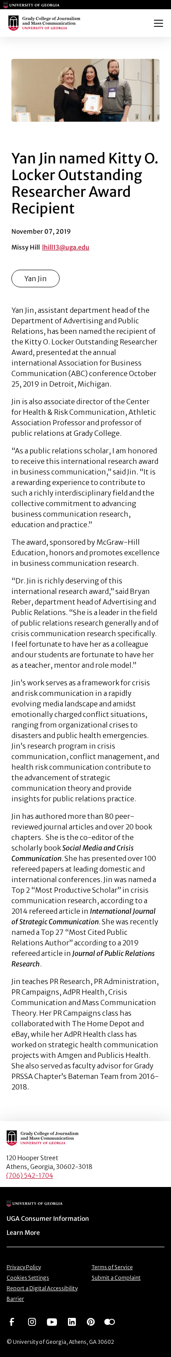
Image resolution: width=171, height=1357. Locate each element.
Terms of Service (112, 1267)
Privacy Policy (24, 1267)
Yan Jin (35, 278)
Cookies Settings (28, 1277)
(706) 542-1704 (29, 1176)
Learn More (23, 1233)
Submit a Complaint (116, 1277)
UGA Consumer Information (48, 1219)
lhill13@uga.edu (65, 247)
